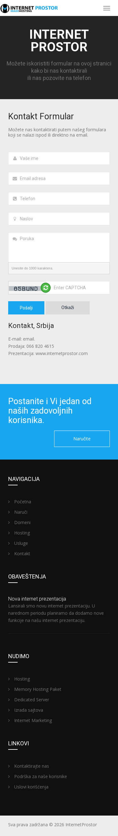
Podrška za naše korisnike (40, 776)
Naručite (82, 439)
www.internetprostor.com (62, 353)
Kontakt (21, 553)
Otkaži (67, 307)
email (81, 135)
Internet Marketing (32, 720)
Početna (22, 502)
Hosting (21, 533)
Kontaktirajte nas (31, 766)
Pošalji (26, 307)
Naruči (20, 512)
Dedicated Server (31, 700)
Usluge (20, 543)
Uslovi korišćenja (30, 787)
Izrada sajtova (28, 710)
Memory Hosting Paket (37, 689)
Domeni (22, 522)
